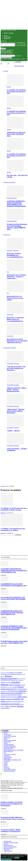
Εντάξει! (17, 858)
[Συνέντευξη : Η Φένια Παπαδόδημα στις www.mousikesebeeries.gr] (15, 249)
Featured (6, 730)
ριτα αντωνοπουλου (11, 697)
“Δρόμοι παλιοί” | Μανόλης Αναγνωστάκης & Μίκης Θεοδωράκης (15, 411)
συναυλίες (5, 704)
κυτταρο (7, 693)
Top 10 (5, 733)
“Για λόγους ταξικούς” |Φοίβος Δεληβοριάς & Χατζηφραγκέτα (10, 830)
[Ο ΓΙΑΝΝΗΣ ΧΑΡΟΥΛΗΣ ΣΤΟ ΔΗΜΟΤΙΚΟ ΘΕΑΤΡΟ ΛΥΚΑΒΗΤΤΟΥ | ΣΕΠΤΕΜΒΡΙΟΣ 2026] (4, 565)
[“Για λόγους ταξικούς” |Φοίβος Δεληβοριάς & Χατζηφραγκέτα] (4, 826)
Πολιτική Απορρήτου (6, 51)
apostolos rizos (3, 672)
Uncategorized (7, 734)
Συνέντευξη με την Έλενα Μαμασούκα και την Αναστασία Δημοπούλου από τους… (17, 340)
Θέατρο (18, 678)
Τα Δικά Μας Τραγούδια (10, 347)
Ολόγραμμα (7, 755)
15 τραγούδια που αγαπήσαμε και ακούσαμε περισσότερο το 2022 (16, 112)
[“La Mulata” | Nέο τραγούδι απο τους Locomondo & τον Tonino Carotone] (12, 525)
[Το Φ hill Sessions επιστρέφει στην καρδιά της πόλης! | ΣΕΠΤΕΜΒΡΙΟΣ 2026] (4, 638)
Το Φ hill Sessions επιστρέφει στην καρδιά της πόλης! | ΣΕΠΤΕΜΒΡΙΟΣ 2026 (14, 642)
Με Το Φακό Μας (8, 748)
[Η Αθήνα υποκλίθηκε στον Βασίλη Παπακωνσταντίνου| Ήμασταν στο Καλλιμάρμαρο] (4, 799)
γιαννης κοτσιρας (10, 687)
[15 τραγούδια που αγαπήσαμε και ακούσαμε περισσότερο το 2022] (15, 106)
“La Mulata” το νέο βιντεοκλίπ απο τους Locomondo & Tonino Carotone (14, 509)
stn (15, 674)
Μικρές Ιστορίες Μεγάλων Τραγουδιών (13, 750)
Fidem (23, 853)
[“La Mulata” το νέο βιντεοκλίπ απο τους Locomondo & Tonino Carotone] (7, 505)
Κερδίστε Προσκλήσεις (10, 745)
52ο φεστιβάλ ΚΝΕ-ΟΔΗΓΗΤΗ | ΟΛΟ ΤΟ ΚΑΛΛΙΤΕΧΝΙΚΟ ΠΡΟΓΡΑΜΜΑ (13, 598)
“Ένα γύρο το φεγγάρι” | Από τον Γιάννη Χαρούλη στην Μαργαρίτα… (16, 368)
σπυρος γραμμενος (7, 699)
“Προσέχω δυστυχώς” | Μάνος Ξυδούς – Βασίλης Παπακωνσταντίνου (16, 389)
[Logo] (4, 66)
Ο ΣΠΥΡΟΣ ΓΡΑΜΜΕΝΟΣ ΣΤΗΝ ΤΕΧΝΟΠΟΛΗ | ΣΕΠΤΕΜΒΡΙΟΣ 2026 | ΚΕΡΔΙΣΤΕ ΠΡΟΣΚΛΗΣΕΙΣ (16, 203)
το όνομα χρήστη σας (20, 44)
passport (8, 674)
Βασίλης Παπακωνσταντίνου (9, 677)
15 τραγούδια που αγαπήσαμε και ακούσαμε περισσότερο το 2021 (16, 155)
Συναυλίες (6, 766)
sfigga (12, 674)
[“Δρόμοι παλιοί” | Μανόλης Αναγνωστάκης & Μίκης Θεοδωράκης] (15, 405)
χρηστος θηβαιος (5, 708)
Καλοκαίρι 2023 (6, 680)
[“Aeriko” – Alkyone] (15, 426)
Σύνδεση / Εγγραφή (8, 33)
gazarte (11, 672)
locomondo (19, 672)
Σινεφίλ (5, 762)
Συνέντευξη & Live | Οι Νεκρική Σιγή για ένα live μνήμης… (15, 297)
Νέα (8, 272)
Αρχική (5, 35)
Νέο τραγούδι (12, 680)
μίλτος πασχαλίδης (16, 693)
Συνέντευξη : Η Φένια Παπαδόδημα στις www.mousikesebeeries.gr (15, 255)
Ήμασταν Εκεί (7, 741)
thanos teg (3, 513)
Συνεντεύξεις (7, 234)
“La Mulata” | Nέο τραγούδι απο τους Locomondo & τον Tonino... (13, 529)
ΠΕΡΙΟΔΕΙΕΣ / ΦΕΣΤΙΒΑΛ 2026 (12, 759)
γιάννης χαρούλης (15, 685)
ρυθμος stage (22, 697)
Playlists (6, 71)
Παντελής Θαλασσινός (20, 680)
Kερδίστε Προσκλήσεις (10, 182)
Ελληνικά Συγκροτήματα (10, 740)
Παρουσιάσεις (7, 758)
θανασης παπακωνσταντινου (12, 688)
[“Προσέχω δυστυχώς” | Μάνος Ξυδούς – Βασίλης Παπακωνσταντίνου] (15, 383)
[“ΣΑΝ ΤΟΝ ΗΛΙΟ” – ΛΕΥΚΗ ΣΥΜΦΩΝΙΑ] (15, 444)
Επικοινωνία (7, 38)
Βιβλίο (5, 739)
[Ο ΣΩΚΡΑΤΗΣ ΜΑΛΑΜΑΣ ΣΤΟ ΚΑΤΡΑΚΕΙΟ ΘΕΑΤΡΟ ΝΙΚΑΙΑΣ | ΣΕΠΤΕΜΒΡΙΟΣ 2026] (4, 608)
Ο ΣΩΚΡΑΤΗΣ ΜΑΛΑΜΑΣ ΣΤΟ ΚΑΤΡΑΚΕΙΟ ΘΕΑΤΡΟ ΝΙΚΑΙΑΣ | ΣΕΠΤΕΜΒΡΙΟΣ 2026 (12, 612)
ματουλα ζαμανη (12, 695)
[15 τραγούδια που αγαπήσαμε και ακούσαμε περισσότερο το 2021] (15, 149)
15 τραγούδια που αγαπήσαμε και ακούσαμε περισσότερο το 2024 (16, 91)
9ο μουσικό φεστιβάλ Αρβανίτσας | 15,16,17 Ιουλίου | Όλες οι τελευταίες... (13, 818)
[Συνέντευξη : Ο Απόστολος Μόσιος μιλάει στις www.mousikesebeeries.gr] (15, 313)
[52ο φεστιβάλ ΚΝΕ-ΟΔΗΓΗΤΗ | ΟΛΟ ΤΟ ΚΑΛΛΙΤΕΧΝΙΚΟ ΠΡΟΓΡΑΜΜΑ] (4, 594)
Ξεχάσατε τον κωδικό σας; (7, 50)
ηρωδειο (15, 687)
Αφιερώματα (7, 737)
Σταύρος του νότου (6, 682)
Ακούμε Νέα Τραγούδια (10, 736)
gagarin (7, 672)
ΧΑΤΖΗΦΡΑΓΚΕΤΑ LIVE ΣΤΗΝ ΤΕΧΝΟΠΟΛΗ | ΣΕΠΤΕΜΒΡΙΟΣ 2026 (13, 584)
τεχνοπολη (15, 704)
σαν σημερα (7, 761)
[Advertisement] (14, 467)
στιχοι (22, 701)
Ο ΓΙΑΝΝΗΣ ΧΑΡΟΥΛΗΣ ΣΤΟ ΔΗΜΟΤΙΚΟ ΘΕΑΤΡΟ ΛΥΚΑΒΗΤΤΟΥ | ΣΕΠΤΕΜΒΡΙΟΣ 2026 (14, 570)
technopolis (18, 674)
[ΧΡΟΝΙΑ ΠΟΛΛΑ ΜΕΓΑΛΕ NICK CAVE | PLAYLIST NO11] (15, 128)
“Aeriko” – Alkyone (13, 430)
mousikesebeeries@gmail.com (14, 788)
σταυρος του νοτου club (13, 701)
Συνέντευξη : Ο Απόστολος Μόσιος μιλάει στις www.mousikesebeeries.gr (15, 319)
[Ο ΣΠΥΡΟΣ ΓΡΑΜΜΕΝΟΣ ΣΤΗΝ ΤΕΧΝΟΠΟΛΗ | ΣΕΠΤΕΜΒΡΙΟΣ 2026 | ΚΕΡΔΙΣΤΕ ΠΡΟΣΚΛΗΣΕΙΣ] (15, 196)
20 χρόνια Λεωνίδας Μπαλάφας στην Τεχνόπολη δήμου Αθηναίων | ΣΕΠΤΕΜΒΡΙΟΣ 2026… (17, 226)
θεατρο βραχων (4, 691)
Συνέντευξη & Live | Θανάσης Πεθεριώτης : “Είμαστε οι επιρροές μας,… (16, 276)
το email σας (18, 55)
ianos (15, 672)
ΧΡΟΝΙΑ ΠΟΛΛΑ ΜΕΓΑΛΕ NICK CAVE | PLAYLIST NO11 (16, 134)
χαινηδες (20, 706)
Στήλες (5, 765)
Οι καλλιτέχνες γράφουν (10, 754)
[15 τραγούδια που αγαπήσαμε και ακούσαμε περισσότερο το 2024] (15, 85)
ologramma (3, 674)
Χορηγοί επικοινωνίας (9, 771)
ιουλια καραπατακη (13, 691)
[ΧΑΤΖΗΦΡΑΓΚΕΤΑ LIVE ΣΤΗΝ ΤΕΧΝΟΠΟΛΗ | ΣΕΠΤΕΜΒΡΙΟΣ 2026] (4, 581)
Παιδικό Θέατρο (8, 757)
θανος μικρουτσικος (20, 689)
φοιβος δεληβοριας (10, 706)
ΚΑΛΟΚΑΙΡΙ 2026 (12, 198)
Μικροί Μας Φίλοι (8, 751)
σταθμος (6, 764)
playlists (9, 86)
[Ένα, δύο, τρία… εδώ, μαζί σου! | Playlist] (15, 171)
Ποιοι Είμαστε (7, 37)
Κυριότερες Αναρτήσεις (13, 250)
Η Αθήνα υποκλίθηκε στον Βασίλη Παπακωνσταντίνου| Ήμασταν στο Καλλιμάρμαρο (11, 803)
